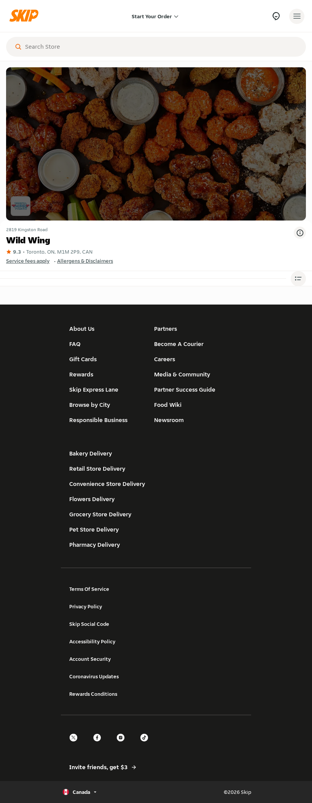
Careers (164, 359)
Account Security (90, 658)
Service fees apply (27, 260)
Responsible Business (98, 420)
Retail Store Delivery (97, 469)
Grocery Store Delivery (100, 514)
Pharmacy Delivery (94, 545)
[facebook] (99, 744)
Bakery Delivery (90, 453)
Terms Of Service (89, 589)
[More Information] (300, 233)
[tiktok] (146, 744)
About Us (81, 329)
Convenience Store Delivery (107, 484)
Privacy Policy (85, 606)
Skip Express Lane (93, 390)
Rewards (81, 374)
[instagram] (122, 744)
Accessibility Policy (92, 641)
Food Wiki (167, 405)
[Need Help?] (276, 16)
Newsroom (169, 420)
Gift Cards (83, 359)
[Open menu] (296, 16)
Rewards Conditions (93, 693)
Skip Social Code (89, 623)
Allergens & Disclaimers (85, 260)
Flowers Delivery (92, 499)
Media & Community (182, 374)
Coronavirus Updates (94, 676)
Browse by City (89, 405)
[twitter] (75, 744)
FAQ (75, 344)
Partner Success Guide (184, 390)
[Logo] (26, 16)
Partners (165, 329)
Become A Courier (179, 344)
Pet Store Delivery (94, 529)
